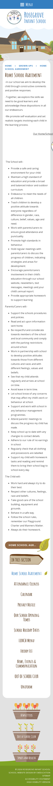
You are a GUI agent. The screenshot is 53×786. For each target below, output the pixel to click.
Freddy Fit (26, 651)
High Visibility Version (38, 782)
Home (8, 65)
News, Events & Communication (26, 663)
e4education (43, 772)
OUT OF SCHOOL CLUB (26, 676)
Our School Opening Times (26, 617)
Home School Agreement (26, 573)
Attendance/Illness (26, 584)
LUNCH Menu (26, 640)
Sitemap (46, 776)
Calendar (26, 594)
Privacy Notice (26, 605)
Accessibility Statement (37, 779)
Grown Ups (26, 65)
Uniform (26, 687)
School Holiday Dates (26, 630)
